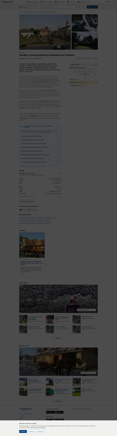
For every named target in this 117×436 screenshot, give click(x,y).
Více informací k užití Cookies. (38, 427)
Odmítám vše (32, 431)
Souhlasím (23, 431)
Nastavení (40, 431)
